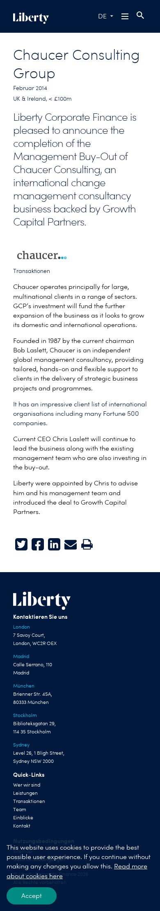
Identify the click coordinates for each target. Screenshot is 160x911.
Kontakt (21, 826)
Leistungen (25, 793)
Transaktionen (31, 271)
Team (19, 809)
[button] (125, 16)
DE (102, 16)
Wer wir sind (26, 785)
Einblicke (23, 818)
